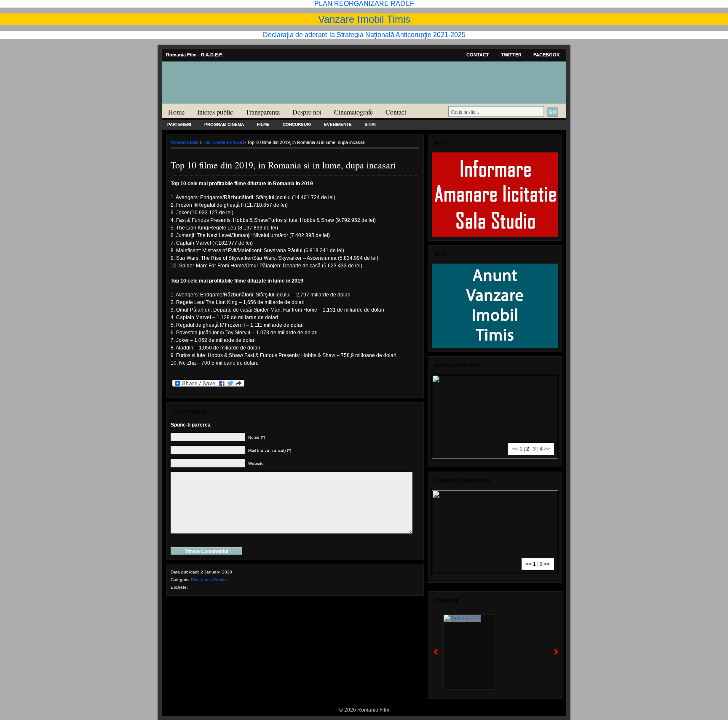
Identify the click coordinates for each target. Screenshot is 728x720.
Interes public (215, 111)
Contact (477, 54)
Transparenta (263, 111)
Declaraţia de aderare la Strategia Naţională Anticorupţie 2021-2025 (364, 34)
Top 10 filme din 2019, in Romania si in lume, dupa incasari (283, 165)
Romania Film (227, 99)
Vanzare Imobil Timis (364, 19)
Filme (263, 124)
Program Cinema (224, 124)
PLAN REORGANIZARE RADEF (364, 3)
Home (176, 111)
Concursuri (297, 124)
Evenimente (338, 124)
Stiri (370, 124)
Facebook (546, 54)
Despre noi (306, 111)
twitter (511, 54)
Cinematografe (353, 111)
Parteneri (179, 124)
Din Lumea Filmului (222, 142)
